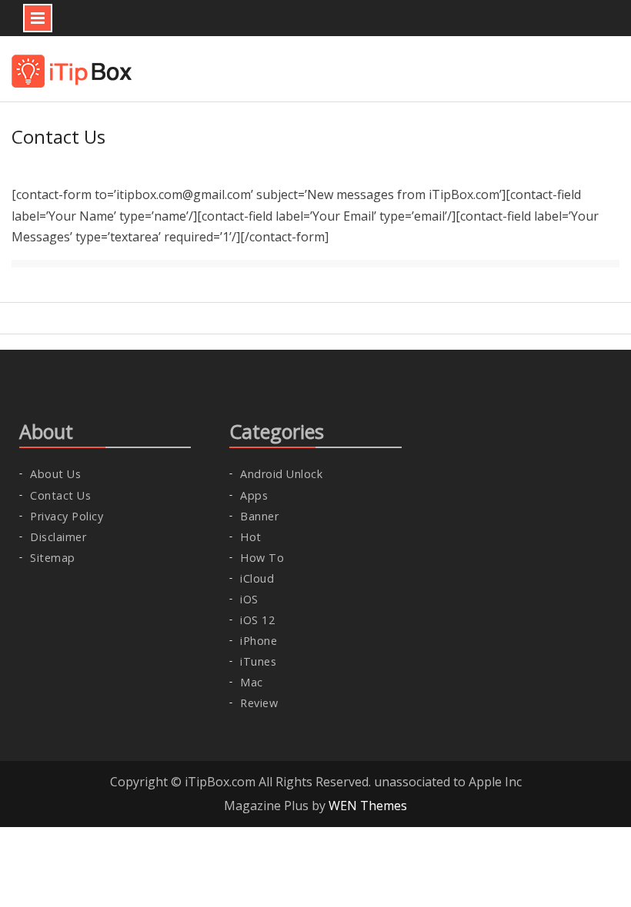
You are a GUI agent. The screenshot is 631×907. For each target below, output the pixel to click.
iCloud (257, 578)
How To (262, 557)
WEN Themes (368, 805)
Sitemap (52, 557)
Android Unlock (281, 474)
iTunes (258, 661)
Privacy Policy (66, 516)
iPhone (258, 640)
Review (259, 703)
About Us (55, 474)
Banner (259, 516)
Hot (251, 537)
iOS (249, 599)
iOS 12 (257, 620)
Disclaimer (58, 537)
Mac (251, 682)
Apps (254, 495)
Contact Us (60, 495)
